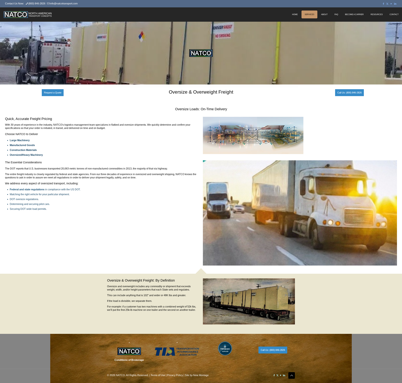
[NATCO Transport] (27, 14)
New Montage (201, 375)
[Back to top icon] (291, 375)
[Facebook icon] (383, 3)
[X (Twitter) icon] (387, 3)
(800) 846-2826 (36, 3)
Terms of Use (158, 375)
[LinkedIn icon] (395, 3)
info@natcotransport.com (64, 3)
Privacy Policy (175, 375)
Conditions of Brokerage (129, 360)
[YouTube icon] (391, 3)
